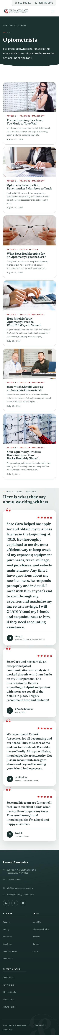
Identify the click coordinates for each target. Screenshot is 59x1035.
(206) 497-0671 (45, 3)
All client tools (9, 992)
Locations (7, 944)
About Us (37, 922)
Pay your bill (8, 984)
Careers (36, 944)
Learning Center (18, 25)
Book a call (8, 958)
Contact (36, 951)
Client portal (8, 977)
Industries (7, 936)
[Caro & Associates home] (16, 11)
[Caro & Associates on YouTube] (23, 903)
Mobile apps (8, 999)
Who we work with (41, 929)
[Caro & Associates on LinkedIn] (6, 903)
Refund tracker (9, 1006)
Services (6, 922)
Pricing (6, 929)
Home (5, 25)
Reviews (36, 936)
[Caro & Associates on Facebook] (14, 903)
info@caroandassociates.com (20, 888)
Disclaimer (7, 1029)
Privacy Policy (39, 1025)
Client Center (24, 3)
